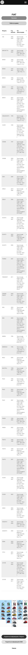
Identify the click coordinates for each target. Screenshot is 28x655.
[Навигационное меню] (25, 2)
